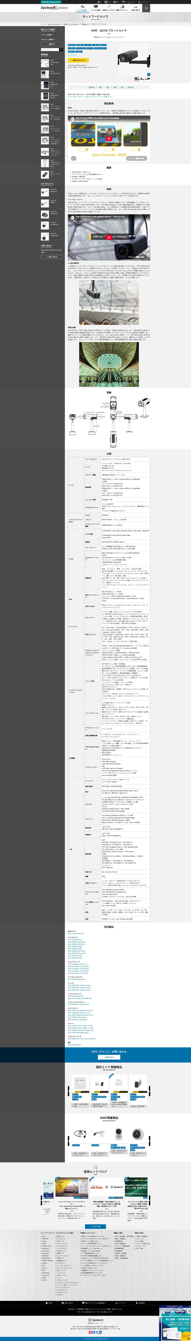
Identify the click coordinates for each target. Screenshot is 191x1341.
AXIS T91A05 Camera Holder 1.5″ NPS (80, 1028)
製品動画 (92, 87)
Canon (44, 1241)
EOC (43, 1270)
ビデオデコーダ (62, 1290)
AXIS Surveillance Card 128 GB (78, 966)
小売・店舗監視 (120, 1243)
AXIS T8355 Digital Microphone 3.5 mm (81, 1015)
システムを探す (96, 10)
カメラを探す (82, 10)
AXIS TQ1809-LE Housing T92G (78, 1004)
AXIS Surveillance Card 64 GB (78, 973)
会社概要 (141, 1303)
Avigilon (44, 1263)
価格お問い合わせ (79, 60)
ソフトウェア (61, 1273)
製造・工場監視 (120, 1239)
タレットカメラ (62, 1243)
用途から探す (139, 1233)
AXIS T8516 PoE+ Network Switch (79, 987)
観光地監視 (118, 1251)
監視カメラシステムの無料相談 (94, 1303)
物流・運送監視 (120, 1256)
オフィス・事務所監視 (122, 1246)
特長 (107, 87)
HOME (50, 1303)
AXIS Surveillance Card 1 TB (77, 964)
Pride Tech (45, 1275)
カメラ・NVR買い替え (143, 1243)
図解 (114, 87)
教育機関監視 (119, 1248)
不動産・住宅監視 (121, 1253)
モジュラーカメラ (62, 1256)
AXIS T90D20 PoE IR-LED (76, 942)
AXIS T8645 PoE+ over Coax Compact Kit (81, 1039)
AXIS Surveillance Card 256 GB (78, 969)
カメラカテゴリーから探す (64, 1233)
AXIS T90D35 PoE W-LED (76, 953)
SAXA (44, 1278)
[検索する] (61, 49)
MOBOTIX (45, 1256)
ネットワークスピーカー (64, 1268)
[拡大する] (148, 74)
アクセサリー (61, 1263)
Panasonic (45, 1253)
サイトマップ (122, 1303)
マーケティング (141, 1246)
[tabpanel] (136, 79)
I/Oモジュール (61, 1275)
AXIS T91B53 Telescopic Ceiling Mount (80, 1030)
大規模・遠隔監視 (141, 1236)
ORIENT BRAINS (47, 1260)
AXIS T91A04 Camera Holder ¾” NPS (80, 1026)
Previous (118, 60)
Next (149, 60)
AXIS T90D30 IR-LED (75, 949)
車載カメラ (60, 1253)
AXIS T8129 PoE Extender (76, 979)
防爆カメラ (60, 1258)
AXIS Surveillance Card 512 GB (78, 971)
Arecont (44, 1268)
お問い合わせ (135, 10)
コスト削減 (139, 1241)
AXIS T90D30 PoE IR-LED (76, 951)
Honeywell (45, 1248)
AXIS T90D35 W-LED (75, 955)
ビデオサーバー (62, 1292)
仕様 (122, 87)
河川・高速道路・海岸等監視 (124, 1236)
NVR (117, 1)
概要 (100, 87)
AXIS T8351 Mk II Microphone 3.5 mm (80, 1010)
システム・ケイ (145, 1)
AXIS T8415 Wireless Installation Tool (80, 998)
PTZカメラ (60, 1241)
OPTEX (44, 1280)
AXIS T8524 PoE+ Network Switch (79, 990)
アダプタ (60, 1295)
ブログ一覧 (96, 1226)
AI (100, 1)
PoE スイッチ (61, 1270)
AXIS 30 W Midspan (74, 1045)
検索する (52, 44)
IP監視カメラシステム (87, 1233)
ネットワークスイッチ (64, 1265)
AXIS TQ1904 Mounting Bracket (78, 1032)
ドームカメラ (61, 1239)
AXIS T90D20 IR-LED (75, 940)
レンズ (59, 1278)
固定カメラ (60, 1236)
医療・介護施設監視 (121, 1258)
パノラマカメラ (62, 1248)
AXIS (43, 1236)
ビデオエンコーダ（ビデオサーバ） (68, 1282)
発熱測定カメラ (62, 1260)
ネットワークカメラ (130, 1)
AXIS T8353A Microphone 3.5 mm (79, 1013)
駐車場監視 (118, 1241)
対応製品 (131, 87)
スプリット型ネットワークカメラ (67, 1285)
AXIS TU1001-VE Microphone (77, 1020)
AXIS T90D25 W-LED (75, 946)
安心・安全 (139, 1248)
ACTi (43, 1265)
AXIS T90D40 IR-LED (75, 958)
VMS (108, 1)
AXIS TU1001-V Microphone (77, 1017)
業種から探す (118, 1233)
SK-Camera (46, 1251)
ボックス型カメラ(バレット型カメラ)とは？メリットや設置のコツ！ (91, 96)
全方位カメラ (61, 1251)
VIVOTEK (45, 1239)
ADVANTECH (46, 1258)
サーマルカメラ (62, 1246)
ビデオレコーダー (62, 1280)
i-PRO (44, 1243)
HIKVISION (45, 1273)
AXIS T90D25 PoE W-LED (76, 944)
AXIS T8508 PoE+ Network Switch (79, 985)
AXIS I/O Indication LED (75, 933)
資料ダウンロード (122, 10)
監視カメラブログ (109, 10)
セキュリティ (140, 1239)
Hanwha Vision (47, 1246)
